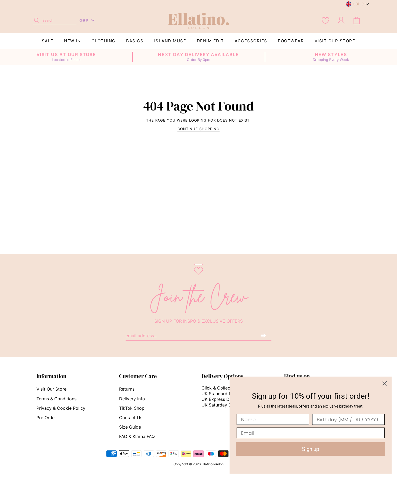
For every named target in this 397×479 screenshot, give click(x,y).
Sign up (310, 449)
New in (72, 40)
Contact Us (130, 417)
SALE (47, 40)
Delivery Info (132, 398)
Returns (126, 389)
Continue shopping (198, 129)
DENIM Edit (210, 40)
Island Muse (170, 40)
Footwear (291, 40)
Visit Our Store (335, 40)
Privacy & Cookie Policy (60, 408)
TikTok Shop (131, 408)
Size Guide (130, 427)
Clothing (104, 40)
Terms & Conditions (56, 398)
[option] (66, 57)
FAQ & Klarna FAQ (137, 436)
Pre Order (46, 417)
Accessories (251, 40)
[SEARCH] (36, 20)
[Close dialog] (384, 383)
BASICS (134, 40)
